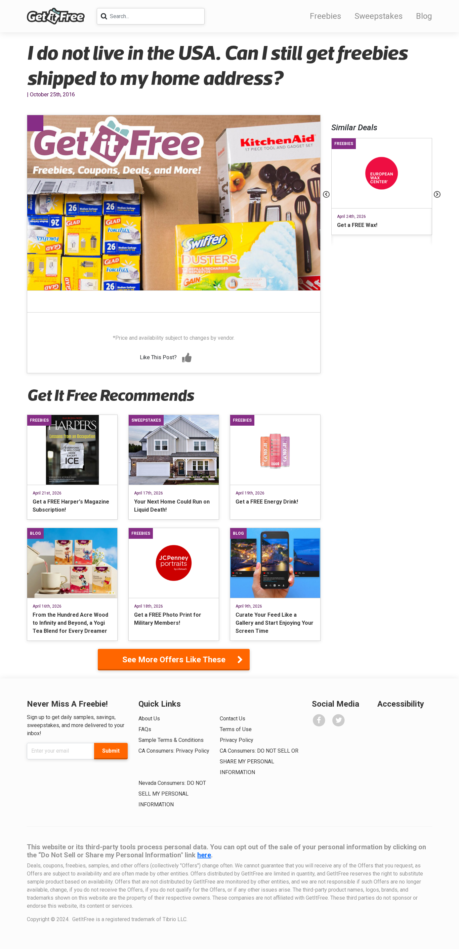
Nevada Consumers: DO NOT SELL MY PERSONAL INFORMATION (172, 794)
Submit (111, 751)
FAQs (144, 729)
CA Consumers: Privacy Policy (173, 751)
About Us (149, 718)
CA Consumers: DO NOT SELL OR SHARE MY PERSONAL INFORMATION (259, 761)
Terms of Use (236, 729)
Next (437, 194)
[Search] (104, 16)
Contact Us (232, 718)
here (204, 855)
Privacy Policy (236, 740)
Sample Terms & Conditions (171, 740)
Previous (326, 194)
